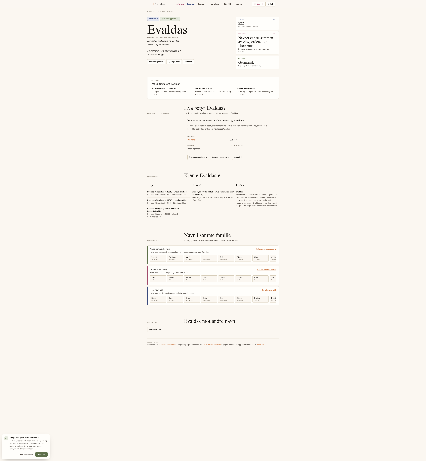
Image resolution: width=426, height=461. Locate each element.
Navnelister (214, 4)
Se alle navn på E (269, 290)
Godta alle (41, 454)
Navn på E (238, 157)
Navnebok (151, 11)
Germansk (191, 140)
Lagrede (260, 4)
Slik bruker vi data (26, 449)
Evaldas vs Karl (155, 329)
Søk (271, 4)
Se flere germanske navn (265, 249)
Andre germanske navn (198, 157)
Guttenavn (191, 4)
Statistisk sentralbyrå (168, 344)
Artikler (239, 4)
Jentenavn (180, 4)
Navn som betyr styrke (220, 157)
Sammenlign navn (156, 62)
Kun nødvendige (26, 454)
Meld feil (188, 62)
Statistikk (227, 4)
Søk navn (201, 4)
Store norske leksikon (212, 344)
